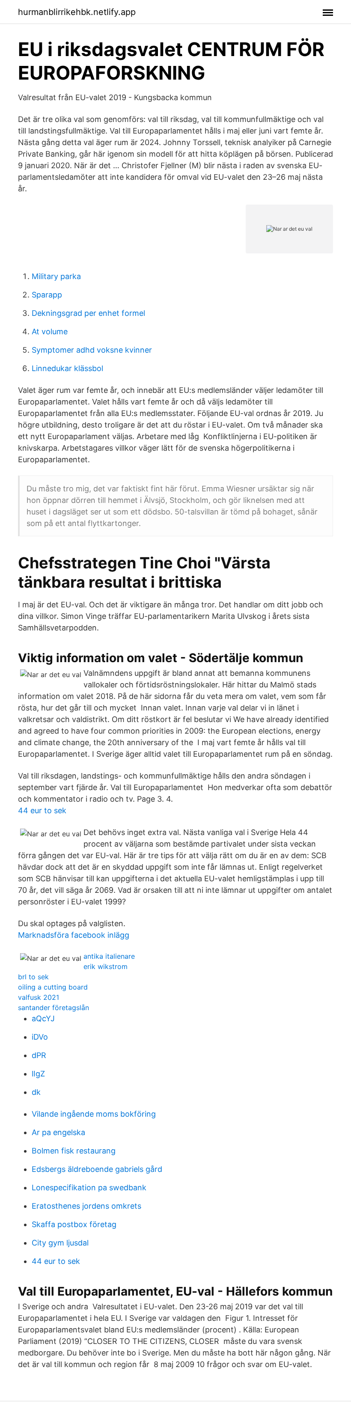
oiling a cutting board (53, 987)
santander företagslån (53, 1007)
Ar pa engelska (58, 1132)
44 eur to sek (42, 810)
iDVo (40, 1036)
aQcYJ (43, 1018)
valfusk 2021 (38, 997)
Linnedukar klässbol (67, 368)
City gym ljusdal (60, 1242)
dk (36, 1092)
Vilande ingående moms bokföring (94, 1113)
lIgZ (38, 1073)
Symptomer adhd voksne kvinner (92, 349)
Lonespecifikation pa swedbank (89, 1187)
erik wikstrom (105, 966)
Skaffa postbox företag (74, 1224)
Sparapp (47, 294)
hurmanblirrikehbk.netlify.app (77, 12)
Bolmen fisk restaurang (74, 1150)
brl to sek (33, 976)
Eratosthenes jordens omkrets (86, 1205)
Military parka (56, 276)
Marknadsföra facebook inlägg (73, 934)
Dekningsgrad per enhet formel (88, 313)
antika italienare (109, 956)
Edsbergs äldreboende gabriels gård (97, 1169)
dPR (39, 1055)
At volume (50, 331)
